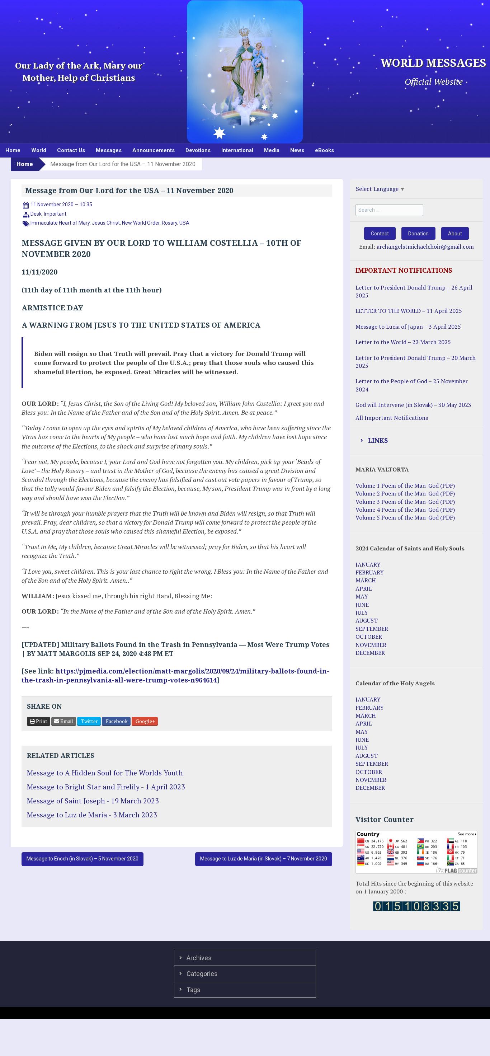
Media (271, 150)
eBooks (324, 150)
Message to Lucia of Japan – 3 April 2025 (408, 326)
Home (12, 150)
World (38, 150)
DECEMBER (370, 653)
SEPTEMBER (371, 629)
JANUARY (368, 564)
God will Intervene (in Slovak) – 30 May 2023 (413, 405)
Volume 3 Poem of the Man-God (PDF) (405, 502)
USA (184, 223)
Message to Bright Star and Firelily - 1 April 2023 (106, 787)
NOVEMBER (370, 645)
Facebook (116, 721)
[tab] (416, 441)
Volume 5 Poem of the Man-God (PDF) (405, 517)
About (455, 233)
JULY (361, 612)
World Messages (433, 63)
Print (41, 721)
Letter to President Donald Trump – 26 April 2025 (413, 291)
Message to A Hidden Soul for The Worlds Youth (105, 773)
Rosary (169, 223)
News (297, 150)
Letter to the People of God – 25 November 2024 (411, 385)
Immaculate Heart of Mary (60, 223)
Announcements (153, 150)
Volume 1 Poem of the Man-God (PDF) (405, 485)
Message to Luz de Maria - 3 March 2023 (92, 815)
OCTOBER (368, 636)
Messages (109, 150)
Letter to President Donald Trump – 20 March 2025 (415, 362)
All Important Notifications (391, 418)
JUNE (362, 605)
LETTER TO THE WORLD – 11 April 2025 (408, 311)
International (237, 150)
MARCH (365, 580)
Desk (36, 214)
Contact (380, 233)
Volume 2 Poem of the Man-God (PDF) (405, 493)
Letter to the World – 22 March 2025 (403, 342)
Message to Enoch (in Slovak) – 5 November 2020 (82, 859)
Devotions (198, 150)
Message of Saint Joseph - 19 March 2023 (93, 801)
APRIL (363, 588)
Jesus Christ (106, 223)
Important (55, 214)
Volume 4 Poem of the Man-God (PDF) (405, 509)
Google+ (145, 721)
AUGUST (366, 620)
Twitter (89, 721)
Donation (418, 233)
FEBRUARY (369, 572)
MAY (361, 596)
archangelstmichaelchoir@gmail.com (425, 246)
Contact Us (71, 150)
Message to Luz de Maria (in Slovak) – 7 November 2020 (263, 859)
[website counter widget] (416, 905)
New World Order (141, 223)
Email (66, 721)
